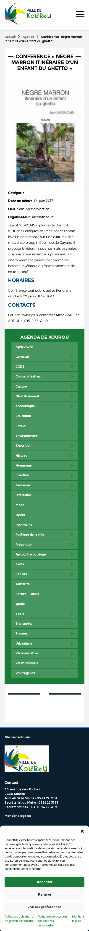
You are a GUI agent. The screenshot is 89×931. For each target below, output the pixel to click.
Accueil (10, 37)
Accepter (44, 882)
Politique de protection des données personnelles (52, 921)
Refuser (44, 894)
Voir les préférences (44, 907)
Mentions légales (18, 816)
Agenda (28, 37)
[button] (82, 831)
